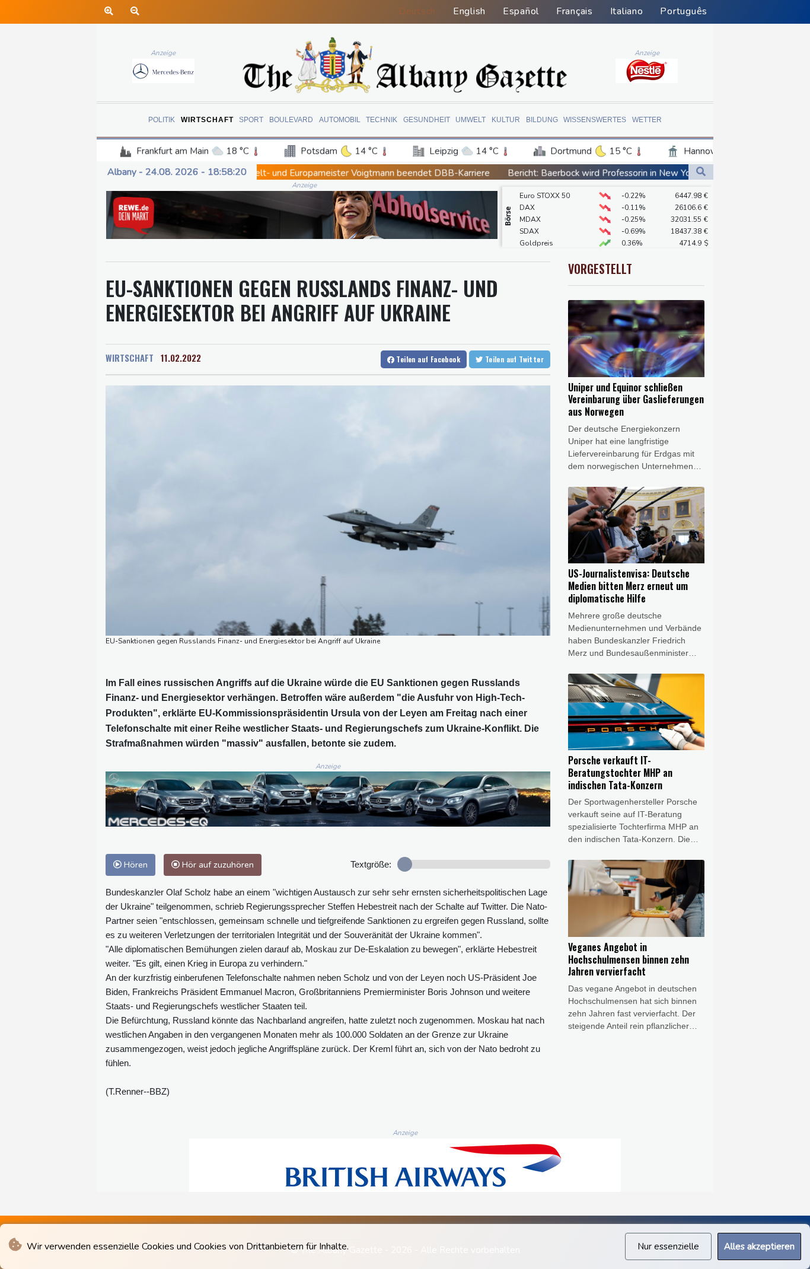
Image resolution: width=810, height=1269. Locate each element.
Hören (135, 865)
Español (521, 11)
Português (683, 11)
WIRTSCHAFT (130, 357)
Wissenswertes (594, 120)
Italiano (626, 11)
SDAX (529, 217)
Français (574, 11)
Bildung (542, 120)
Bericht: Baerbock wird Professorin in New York (521, 173)
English (469, 11)
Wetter (647, 120)
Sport (251, 120)
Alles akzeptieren (759, 1246)
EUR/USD (534, 241)
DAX (527, 194)
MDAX (530, 206)
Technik (381, 120)
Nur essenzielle (668, 1246)
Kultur (506, 120)
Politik (161, 120)
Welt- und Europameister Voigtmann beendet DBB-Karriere (286, 173)
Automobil (340, 120)
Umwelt (470, 120)
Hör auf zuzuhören (217, 865)
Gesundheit (426, 120)
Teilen (427, 359)
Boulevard (291, 120)
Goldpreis (536, 229)
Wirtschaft (207, 120)
